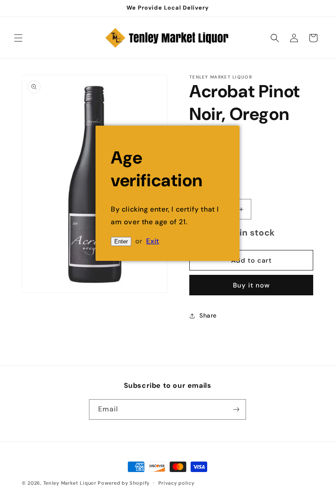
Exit (152, 241)
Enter (121, 241)
